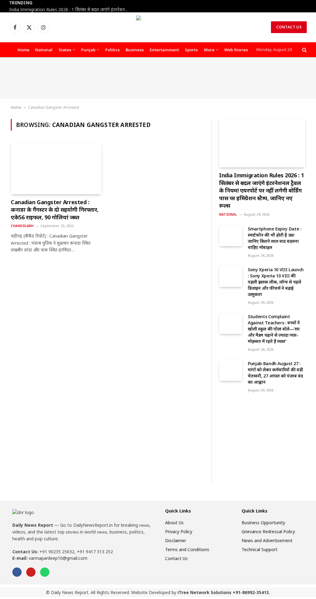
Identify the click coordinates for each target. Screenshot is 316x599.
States (65, 50)
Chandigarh (22, 225)
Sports (191, 50)
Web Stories (236, 50)
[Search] (304, 50)
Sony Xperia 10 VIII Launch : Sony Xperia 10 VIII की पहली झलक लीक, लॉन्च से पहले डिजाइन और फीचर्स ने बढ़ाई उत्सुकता (276, 282)
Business (135, 50)
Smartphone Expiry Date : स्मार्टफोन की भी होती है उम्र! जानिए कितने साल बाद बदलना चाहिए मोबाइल (274, 238)
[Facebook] (17, 572)
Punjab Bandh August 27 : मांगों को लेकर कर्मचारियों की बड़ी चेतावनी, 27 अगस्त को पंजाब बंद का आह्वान (275, 373)
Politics (112, 50)
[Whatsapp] (44, 572)
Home (23, 50)
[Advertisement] (158, 78)
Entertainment (164, 50)
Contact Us (288, 27)
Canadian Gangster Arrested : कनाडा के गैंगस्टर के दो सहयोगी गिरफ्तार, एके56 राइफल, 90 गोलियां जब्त (54, 209)
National (43, 50)
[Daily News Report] (158, 27)
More (209, 50)
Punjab (88, 50)
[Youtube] (30, 572)
